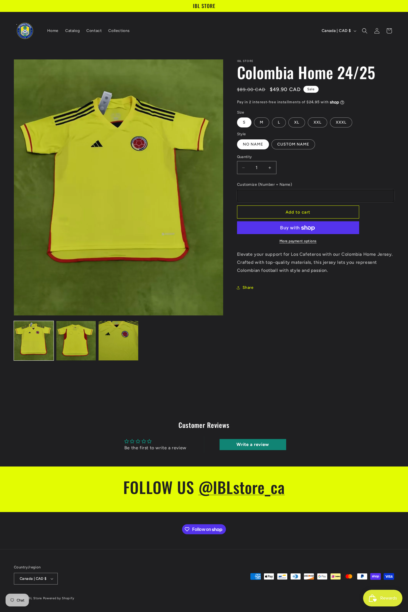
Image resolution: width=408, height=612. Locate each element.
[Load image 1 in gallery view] (34, 341)
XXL (317, 122)
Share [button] (248, 287)
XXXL (341, 122)
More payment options (298, 241)
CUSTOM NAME (293, 144)
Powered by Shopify (58, 598)
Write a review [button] (252, 444)
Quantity (244, 157)
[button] (365, 31)
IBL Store (34, 598)
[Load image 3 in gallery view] (118, 341)
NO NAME (253, 144)
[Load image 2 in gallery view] (76, 341)
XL (296, 122)
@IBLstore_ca (241, 486)
